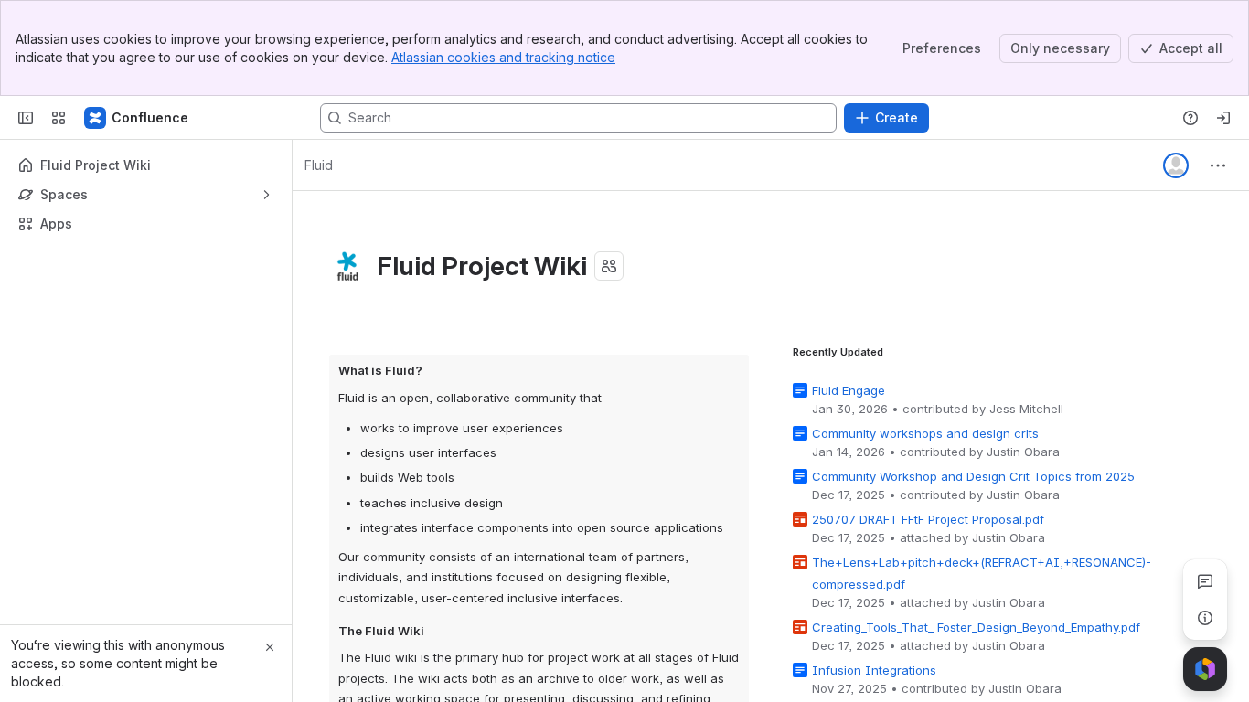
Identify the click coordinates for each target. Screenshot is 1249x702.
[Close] (270, 647)
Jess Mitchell (1026, 408)
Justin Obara (1023, 451)
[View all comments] (1205, 581)
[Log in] (1223, 118)
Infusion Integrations (874, 670)
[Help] (1190, 118)
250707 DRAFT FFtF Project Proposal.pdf (928, 519)
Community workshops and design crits (925, 433)
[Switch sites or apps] (58, 118)
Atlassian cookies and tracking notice (503, 57)
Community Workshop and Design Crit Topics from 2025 (973, 476)
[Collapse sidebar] (25, 118)
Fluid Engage (848, 390)
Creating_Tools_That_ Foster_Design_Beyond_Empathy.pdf (976, 627)
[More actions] (1218, 165)
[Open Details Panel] (1205, 618)
